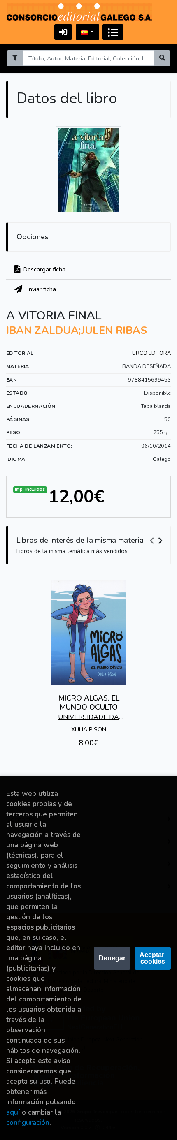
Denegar (112, 958)
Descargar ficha (43, 269)
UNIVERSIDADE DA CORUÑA (88, 717)
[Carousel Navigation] (157, 540)
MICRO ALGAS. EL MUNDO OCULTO (88, 702)
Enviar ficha (40, 289)
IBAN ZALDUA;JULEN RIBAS (76, 331)
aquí (13, 1112)
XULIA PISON (88, 729)
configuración (27, 1122)
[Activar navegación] (112, 32)
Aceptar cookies (153, 958)
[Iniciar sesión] (63, 31)
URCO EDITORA (151, 353)
